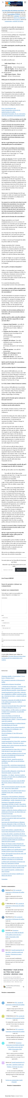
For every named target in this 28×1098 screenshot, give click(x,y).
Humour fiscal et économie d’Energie (12, 816)
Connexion (4, 879)
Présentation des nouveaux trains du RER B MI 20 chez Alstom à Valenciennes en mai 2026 (13, 782)
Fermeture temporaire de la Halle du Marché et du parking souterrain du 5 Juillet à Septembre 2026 (14, 701)
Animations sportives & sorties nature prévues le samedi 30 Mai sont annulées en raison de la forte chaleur (13, 839)
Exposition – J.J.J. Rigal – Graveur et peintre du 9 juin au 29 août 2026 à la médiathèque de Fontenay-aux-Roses (14, 776)
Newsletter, (17, 19)
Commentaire (4, 598)
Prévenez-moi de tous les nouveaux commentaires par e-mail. (13, 641)
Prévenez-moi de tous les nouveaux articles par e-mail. (13, 646)
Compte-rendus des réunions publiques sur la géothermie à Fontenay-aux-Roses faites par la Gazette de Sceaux (14, 811)
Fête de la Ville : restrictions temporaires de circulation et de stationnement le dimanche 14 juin (14, 766)
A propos (16, 16)
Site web (3, 625)
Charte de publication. (20, 17)
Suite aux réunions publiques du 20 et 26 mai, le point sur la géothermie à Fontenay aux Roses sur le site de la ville (14, 755)
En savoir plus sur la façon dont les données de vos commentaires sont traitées (14, 658)
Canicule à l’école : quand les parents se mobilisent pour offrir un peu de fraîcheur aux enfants (13, 761)
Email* (3, 620)
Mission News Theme (9, 1096)
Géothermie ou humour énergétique (11, 684)
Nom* (3, 615)
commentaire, (8, 21)
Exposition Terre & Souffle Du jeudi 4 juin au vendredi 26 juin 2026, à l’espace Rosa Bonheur (14, 792)
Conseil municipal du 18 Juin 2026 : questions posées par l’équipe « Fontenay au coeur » (14, 952)
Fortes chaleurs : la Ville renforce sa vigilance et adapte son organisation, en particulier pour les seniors (14, 711)
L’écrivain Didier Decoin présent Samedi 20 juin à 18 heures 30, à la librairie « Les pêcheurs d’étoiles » (13, 729)
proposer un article (18, 21)
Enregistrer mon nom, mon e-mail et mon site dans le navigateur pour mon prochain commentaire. (12, 634)
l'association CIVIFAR (13, 14)
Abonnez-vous (21, 570)
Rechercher (5, 670)
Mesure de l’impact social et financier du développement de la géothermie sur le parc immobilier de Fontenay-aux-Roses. (13, 845)
